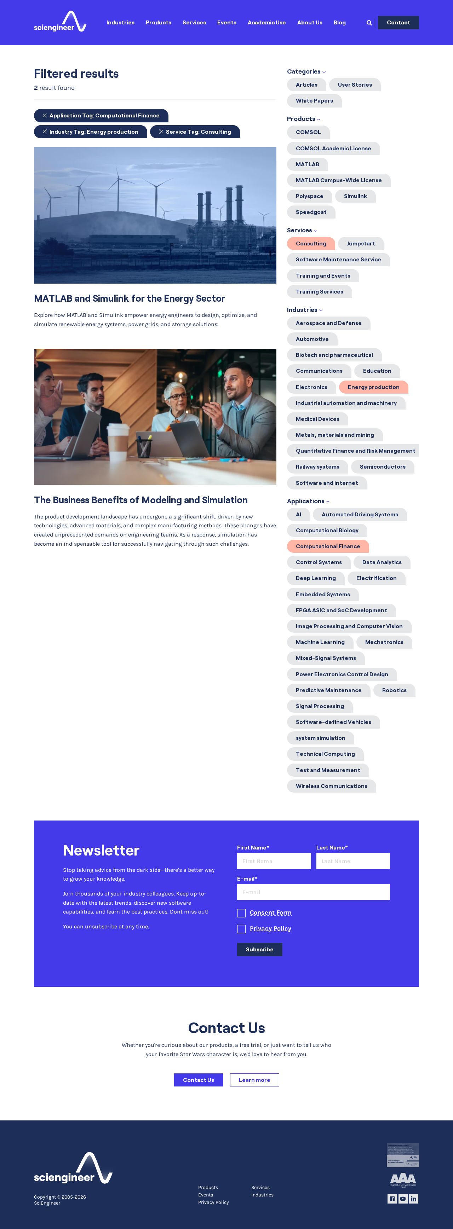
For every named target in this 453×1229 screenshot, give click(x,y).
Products (158, 22)
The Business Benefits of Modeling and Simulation (141, 500)
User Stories (355, 85)
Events (226, 22)
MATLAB (307, 164)
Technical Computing (325, 754)
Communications (319, 371)
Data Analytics (382, 562)
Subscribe (260, 949)
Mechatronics (384, 642)
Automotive (312, 339)
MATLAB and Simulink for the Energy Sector (129, 298)
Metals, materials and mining (335, 435)
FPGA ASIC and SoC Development (341, 610)
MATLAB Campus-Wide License (339, 180)
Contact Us (198, 1080)
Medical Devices (317, 419)
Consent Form (271, 912)
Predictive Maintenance (329, 690)
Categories (304, 71)
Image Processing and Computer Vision (349, 626)
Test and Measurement (328, 770)
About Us (309, 22)
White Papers (314, 101)
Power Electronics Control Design (342, 674)
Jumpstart (361, 243)
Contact (398, 22)
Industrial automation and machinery (346, 403)
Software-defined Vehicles (333, 722)
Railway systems (317, 467)
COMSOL (308, 132)
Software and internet (327, 483)
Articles (306, 85)
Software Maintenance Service (338, 259)
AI (298, 514)
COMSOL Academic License (333, 148)
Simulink (355, 196)
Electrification (376, 578)
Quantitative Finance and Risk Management (355, 451)
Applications (306, 501)
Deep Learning (316, 578)
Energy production (374, 387)
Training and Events (323, 276)
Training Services (319, 292)
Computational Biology (327, 530)
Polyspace (309, 196)
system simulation (320, 738)
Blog (340, 22)
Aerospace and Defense (329, 323)
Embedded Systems (323, 594)
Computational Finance (328, 546)
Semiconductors (383, 467)
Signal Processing (320, 706)
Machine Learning (320, 642)
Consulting (311, 243)
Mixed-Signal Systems (326, 658)
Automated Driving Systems (360, 514)
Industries (120, 22)
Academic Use (267, 22)
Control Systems (319, 562)
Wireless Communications (331, 786)
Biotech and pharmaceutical (334, 355)
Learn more (254, 1080)
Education (377, 371)
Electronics (311, 387)
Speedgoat (311, 212)
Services (194, 22)
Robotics (394, 690)
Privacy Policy (270, 928)
